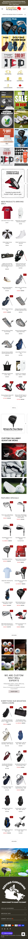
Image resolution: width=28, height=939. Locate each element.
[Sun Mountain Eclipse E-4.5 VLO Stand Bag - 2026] (21, 756)
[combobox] (14, 14)
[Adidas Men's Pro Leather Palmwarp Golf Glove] (21, 212)
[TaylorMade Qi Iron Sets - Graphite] (21, 529)
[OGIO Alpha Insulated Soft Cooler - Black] (7, 365)
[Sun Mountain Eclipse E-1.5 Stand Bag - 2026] (7, 779)
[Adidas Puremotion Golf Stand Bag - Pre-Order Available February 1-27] (21, 256)
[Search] (25, 14)
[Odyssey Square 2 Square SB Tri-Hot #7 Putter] (7, 387)
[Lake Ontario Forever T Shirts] (7, 212)
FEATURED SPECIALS (10, 498)
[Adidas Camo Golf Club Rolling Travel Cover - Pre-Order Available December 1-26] (7, 256)
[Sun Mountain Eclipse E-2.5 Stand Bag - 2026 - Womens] (7, 734)
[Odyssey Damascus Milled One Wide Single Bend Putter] (21, 301)
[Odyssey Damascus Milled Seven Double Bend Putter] (7, 344)
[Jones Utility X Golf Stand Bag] (21, 344)
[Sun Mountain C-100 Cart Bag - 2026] (7, 800)
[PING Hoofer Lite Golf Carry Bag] (21, 279)
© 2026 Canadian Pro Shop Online (8, 935)
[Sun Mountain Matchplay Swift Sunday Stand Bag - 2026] (7, 756)
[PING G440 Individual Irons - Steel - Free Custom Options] (7, 616)
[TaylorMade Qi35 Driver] (7, 551)
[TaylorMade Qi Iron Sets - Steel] (7, 529)
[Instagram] (4, 929)
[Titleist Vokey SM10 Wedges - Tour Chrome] (7, 507)
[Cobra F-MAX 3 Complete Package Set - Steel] (7, 594)
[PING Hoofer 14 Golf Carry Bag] (7, 301)
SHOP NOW (14, 691)
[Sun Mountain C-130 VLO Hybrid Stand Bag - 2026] (21, 779)
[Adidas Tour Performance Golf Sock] (21, 234)
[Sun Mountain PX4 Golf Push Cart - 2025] (21, 822)
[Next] (25, 183)
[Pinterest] (10, 929)
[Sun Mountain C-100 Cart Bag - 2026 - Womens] (21, 734)
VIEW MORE (14, 635)
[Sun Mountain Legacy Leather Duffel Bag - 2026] (21, 712)
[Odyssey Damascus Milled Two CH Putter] (7, 322)
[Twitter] (7, 929)
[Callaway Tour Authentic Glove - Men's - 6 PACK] (21, 365)
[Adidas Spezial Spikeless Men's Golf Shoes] (7, 279)
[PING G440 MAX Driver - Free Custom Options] (21, 594)
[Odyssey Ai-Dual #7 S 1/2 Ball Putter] (21, 616)
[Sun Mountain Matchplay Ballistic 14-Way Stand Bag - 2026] (7, 712)
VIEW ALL (14, 407)
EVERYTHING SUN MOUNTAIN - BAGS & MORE (13, 702)
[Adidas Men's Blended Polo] (7, 573)
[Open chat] (23, 934)
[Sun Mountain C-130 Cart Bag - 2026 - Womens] (21, 800)
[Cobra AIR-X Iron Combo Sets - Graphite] (21, 573)
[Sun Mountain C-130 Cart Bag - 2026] (7, 822)
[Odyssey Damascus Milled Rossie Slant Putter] (21, 322)
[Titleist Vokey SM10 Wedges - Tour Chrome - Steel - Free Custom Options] (21, 507)
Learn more (16, 4)
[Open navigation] (3, 9)
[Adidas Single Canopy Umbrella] (7, 234)
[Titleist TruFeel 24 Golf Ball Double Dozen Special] (21, 551)
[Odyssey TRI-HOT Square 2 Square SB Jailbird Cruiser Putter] (21, 387)
